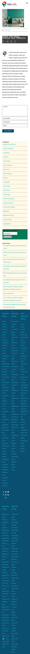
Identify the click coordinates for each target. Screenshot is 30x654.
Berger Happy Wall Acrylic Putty (14, 427)
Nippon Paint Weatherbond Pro (5, 609)
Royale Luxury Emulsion (4, 337)
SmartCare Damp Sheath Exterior (5, 446)
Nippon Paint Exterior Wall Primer (5, 623)
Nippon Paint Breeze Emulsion (5, 517)
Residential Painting (8, 215)
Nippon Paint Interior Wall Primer (5, 631)
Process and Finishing (9, 207)
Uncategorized (7, 223)
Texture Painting (7, 219)
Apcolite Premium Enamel (4, 454)
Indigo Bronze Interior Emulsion (14, 517)
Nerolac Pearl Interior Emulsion (24, 340)
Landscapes (6, 182)
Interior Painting (7, 173)
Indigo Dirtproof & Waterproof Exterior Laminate (14, 602)
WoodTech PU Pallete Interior (5, 472)
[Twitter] (5, 492)
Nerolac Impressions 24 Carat (24, 348)
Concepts (5, 157)
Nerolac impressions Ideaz (24, 364)
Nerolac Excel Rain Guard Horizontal (24, 401)
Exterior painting (7, 165)
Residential (6, 211)
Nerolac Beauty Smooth (23, 327)
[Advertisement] (15, 24)
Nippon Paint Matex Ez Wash (5, 556)
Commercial (6, 152)
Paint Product (6, 186)
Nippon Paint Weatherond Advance (5, 593)
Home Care (6, 169)
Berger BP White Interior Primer (14, 456)
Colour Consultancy (8, 148)
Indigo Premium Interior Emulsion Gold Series (14, 570)
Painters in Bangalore (8, 198)
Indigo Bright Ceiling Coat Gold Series (14, 551)
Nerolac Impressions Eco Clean (24, 356)
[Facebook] (3, 492)
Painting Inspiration (8, 203)
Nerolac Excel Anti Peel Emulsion (24, 379)
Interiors (5, 178)
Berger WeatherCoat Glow (14, 398)
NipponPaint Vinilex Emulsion (5, 525)
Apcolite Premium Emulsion (4, 329)
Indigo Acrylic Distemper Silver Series (14, 525)
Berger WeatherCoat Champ (14, 406)
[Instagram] (5, 494)
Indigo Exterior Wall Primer (14, 638)
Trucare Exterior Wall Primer (5, 419)
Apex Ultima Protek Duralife (5, 398)
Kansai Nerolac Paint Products (24, 316)
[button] (4, 639)
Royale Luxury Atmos (4, 350)
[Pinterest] (3, 494)
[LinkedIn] (8, 494)
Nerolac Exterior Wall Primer (24, 440)
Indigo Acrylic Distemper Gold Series (14, 559)
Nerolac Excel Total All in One (24, 414)
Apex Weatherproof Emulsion (5, 382)
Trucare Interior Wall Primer (5, 411)
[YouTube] (8, 492)
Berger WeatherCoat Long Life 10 (14, 414)
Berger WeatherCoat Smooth (14, 390)
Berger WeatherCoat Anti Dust (14, 374)
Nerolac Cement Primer (23, 448)
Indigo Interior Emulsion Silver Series (14, 533)
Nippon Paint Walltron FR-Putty (5, 644)
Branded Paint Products (9, 144)
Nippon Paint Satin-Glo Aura (5, 543)
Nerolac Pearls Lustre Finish (24, 372)
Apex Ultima (5, 387)
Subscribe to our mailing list (11, 230)
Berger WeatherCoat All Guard (14, 366)
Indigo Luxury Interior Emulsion (14, 591)
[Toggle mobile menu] (27, 3)
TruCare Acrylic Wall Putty (5, 438)
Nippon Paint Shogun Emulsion (5, 570)
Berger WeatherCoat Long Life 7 (14, 382)
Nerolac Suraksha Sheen (23, 422)
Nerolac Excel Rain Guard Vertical (24, 393)
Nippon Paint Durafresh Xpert (5, 601)
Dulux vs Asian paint (8, 293)
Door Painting (6, 161)
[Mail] (5, 497)
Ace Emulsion (5, 377)
